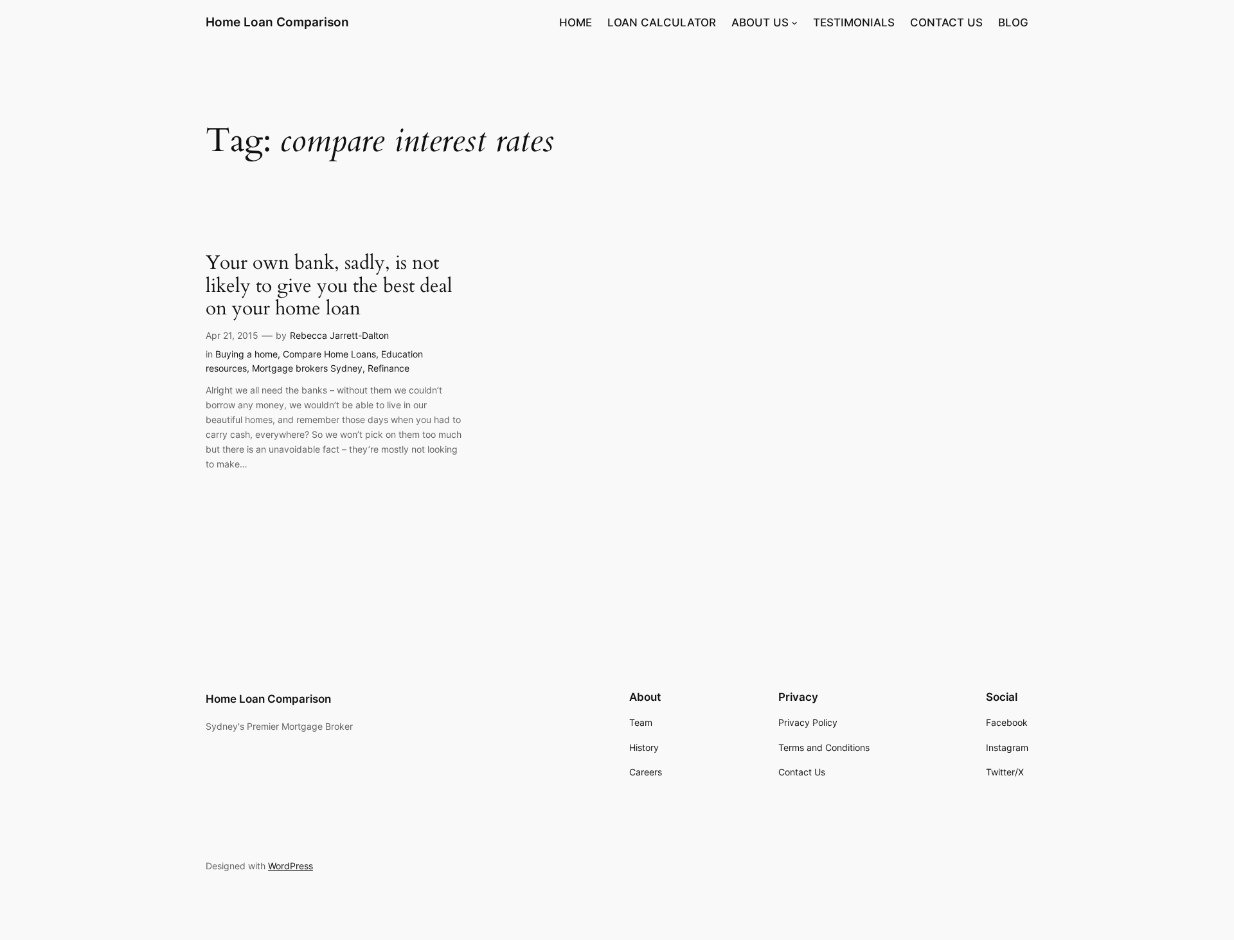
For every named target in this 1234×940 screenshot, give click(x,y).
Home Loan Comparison (277, 22)
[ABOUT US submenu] (794, 22)
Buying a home (246, 353)
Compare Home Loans (329, 353)
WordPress (290, 865)
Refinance (388, 368)
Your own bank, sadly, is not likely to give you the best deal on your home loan (329, 286)
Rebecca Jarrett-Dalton (339, 335)
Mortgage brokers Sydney (307, 368)
